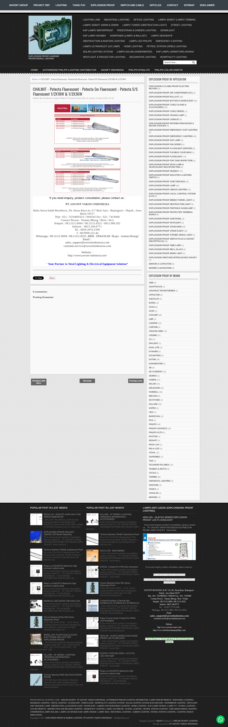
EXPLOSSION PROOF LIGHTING (183, 709)
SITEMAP (189, 5)
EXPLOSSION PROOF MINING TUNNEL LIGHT (170, 200)
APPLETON (154, 295)
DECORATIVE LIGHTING (142, 57)
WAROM (153, 497)
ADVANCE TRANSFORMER (162, 291)
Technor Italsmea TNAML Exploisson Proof (63, 550)
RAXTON (153, 436)
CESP (151, 311)
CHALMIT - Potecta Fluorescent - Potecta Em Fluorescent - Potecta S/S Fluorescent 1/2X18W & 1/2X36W (85, 91)
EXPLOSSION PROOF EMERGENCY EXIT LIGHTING (173, 130)
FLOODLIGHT (74, 703)
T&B (151, 461)
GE (150, 367)
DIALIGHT (153, 343)
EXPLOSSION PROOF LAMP (162, 185)
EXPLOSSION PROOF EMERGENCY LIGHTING (171, 136)
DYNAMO (153, 351)
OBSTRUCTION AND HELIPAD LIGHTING (64, 709)
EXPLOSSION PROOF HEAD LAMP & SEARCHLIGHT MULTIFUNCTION (166, 165)
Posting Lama (135, 381)
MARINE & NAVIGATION (160, 268)
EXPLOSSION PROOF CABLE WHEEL (166, 111)
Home (34, 70)
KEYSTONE (154, 400)
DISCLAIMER (207, 5)
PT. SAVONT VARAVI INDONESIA (183, 724)
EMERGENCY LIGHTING (169, 41)
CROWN (153, 335)
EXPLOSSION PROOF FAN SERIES (165, 144)
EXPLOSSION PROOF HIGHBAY (164, 171)
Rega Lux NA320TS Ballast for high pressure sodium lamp (60, 584)
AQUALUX (154, 299)
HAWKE (152, 380)
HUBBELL (154, 392)
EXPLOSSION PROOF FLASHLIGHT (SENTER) (170, 148)
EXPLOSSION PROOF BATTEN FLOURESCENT (171, 101)
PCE (151, 420)
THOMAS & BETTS (158, 469)
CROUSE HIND (156, 331)
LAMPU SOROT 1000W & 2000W (101, 25)
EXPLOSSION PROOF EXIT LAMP (164, 140)
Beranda (87, 381)
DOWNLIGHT (167, 30)
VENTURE (154, 485)
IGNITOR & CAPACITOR (160, 264)
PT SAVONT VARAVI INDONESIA (91, 700)
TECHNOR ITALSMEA (159, 465)
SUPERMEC (154, 457)
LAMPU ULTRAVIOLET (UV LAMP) (101, 46)
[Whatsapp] (220, 719)
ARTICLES (155, 5)
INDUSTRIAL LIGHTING (117, 19)
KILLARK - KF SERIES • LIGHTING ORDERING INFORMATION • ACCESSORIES (59, 657)
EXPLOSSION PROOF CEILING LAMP (166, 115)
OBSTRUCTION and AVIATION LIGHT (67, 706)
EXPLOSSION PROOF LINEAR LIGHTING (168, 189)
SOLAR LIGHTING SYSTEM (98, 51)
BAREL (152, 303)
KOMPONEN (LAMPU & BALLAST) (128, 35)
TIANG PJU (79, 5)
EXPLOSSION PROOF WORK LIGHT (165, 253)
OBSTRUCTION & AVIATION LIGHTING (104, 41)
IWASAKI (153, 396)
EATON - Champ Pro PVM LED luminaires (119, 567)
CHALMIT (153, 315)
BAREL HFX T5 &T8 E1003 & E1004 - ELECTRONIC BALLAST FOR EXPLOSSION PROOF (61, 637)
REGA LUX (154, 444)
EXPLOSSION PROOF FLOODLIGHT (165, 156)
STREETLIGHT (87, 703)
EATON (152, 359)
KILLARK (153, 404)
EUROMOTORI (156, 364)
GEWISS (153, 376)
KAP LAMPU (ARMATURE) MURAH (175, 51)
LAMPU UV (172, 706)
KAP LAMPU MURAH (157, 706)
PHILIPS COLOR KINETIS (169, 70)
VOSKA (152, 489)
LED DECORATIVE (38, 709)
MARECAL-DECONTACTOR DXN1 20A (62, 601)
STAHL (152, 452)
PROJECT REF (42, 5)
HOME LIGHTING (133, 46)
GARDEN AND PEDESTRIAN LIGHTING (113, 706)
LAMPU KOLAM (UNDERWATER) (134, 51)
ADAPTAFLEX (155, 287)
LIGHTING (61, 5)
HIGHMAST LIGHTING (40, 703)
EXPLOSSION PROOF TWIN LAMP (165, 245)
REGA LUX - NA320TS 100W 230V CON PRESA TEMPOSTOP (62, 515)
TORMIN (153, 477)
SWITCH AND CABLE (132, 5)
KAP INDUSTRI (156, 703)
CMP (151, 319)
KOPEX (152, 408)
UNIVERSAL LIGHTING (159, 481)
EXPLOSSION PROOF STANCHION (165, 227)
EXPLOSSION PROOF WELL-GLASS (166, 249)
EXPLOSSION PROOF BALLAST (164, 97)
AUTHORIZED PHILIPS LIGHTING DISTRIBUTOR (69, 70)
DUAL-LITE (154, 347)
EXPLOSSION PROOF (103, 5)
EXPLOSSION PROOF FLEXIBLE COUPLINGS (170, 152)
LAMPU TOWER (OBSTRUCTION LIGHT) (145, 25)
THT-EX (152, 473)
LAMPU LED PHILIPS (140, 41)
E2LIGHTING (155, 355)
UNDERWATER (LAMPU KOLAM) (44, 712)
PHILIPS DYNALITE (139, 70)
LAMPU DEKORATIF (162, 35)
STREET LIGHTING (181, 25)
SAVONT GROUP (18, 5)
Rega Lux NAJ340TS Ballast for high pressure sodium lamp (60, 567)
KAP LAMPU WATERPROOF (98, 30)
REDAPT (153, 440)
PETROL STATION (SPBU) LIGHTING (167, 46)
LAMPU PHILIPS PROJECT (160, 700)
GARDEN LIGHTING (141, 712)
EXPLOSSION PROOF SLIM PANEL (165, 219)
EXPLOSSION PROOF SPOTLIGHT (165, 223)
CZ (150, 339)
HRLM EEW (154, 388)
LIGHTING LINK (91, 19)
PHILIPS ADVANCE (158, 428)
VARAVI (159, 721)
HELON (152, 384)
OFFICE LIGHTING (144, 19)
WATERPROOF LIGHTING (175, 703)
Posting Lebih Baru (38, 382)
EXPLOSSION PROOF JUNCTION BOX (167, 181)
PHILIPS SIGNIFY (68, 700)
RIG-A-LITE (154, 448)
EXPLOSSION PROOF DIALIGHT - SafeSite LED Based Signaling (59, 533)
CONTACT (172, 5)
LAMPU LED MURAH (69, 712)
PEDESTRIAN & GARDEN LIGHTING (136, 30)
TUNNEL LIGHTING (186, 706)
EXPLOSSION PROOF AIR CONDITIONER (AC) (171, 93)
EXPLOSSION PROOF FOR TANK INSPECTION (171, 160)
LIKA (151, 412)
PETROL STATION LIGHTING (155, 709)
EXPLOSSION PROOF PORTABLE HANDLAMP (171, 208)
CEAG (152, 307)
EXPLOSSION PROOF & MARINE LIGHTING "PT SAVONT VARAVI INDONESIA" (78, 718)
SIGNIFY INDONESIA (112, 70)
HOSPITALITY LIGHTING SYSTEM (110, 703)
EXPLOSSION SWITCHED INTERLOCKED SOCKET (173, 257)
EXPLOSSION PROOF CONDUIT (164, 119)
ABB (151, 283)
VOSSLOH (154, 493)
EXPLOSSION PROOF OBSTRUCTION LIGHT (170, 204)
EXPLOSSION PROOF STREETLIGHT (166, 231)
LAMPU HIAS (103, 712)
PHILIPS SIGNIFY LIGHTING (186, 721)
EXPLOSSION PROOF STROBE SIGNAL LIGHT (170, 235)
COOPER (153, 323)
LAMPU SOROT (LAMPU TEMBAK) (177, 19)
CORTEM (153, 327)
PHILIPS (153, 424)
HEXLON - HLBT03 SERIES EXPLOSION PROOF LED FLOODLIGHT (119, 637)
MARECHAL (155, 416)
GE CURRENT (155, 371)
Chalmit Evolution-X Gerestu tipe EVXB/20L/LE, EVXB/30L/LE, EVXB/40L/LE (119, 602)
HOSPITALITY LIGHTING (173, 57)
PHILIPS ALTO (155, 432)
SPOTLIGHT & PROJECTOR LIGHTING (104, 57)
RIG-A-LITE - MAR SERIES (112, 551)
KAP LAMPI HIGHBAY (94, 35)
